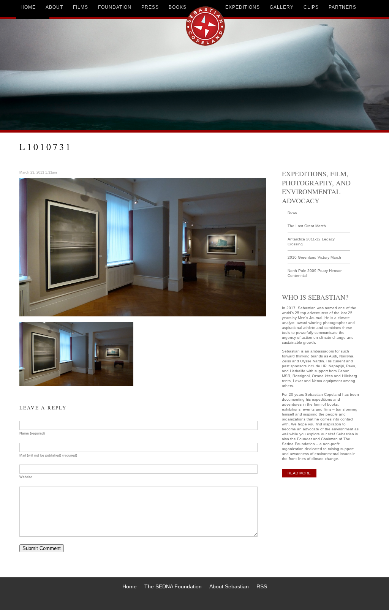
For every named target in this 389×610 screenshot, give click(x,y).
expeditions (242, 7)
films (80, 7)
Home (129, 586)
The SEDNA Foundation (173, 586)
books (178, 7)
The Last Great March (307, 226)
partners (342, 7)
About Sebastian (229, 586)
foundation (114, 7)
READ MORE (299, 473)
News (292, 212)
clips (311, 7)
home (28, 7)
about (54, 7)
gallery (282, 7)
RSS (261, 586)
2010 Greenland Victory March (314, 257)
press (150, 7)
